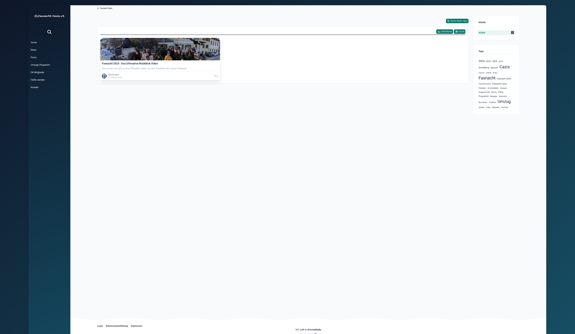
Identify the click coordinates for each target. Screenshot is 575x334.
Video (488, 107)
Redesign (493, 96)
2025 (494, 61)
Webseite (495, 107)
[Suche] (49, 32)
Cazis (505, 67)
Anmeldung (484, 67)
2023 (488, 61)
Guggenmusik (484, 92)
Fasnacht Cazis (499, 83)
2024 (482, 61)
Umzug (504, 102)
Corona (482, 72)
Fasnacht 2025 (504, 78)
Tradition (492, 102)
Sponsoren (483, 102)
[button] (444, 31)
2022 (501, 61)
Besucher (494, 67)
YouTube (504, 107)
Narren (494, 92)
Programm (484, 96)
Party (500, 92)
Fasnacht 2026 (485, 84)
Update (481, 107)
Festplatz (482, 88)
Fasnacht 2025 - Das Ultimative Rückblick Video (130, 63)
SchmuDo (503, 96)
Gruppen (503, 88)
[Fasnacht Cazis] (49, 16)
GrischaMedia (493, 88)
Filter (461, 31)
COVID (488, 72)
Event (495, 72)
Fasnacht (487, 78)
